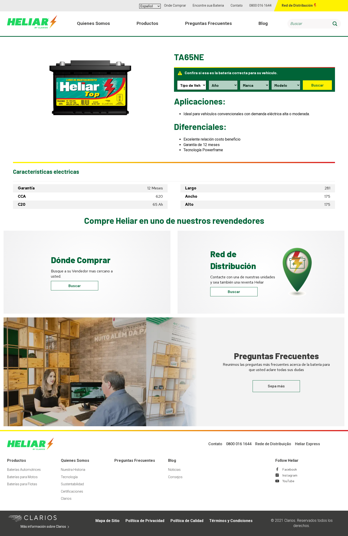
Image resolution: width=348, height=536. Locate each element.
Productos (16, 460)
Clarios (66, 498)
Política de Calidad (186, 520)
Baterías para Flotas (22, 484)
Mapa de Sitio (107, 520)
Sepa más (276, 386)
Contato (237, 5)
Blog (172, 460)
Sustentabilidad (72, 484)
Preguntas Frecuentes (134, 460)
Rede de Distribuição (273, 444)
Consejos (175, 477)
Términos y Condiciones (231, 520)
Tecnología (69, 477)
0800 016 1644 (260, 5)
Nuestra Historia (73, 470)
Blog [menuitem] (263, 23)
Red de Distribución (297, 5)
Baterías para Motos (22, 477)
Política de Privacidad (144, 520)
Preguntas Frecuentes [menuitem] (208, 23)
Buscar (317, 85)
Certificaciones (72, 491)
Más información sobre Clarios (50, 526)
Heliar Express (307, 444)
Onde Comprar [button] (175, 5)
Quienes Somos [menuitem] (93, 23)
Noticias (174, 470)
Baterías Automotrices (24, 470)
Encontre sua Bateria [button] (208, 5)
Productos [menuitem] (147, 23)
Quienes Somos (75, 460)
